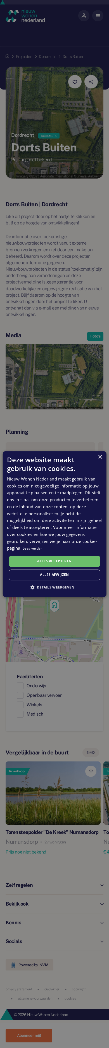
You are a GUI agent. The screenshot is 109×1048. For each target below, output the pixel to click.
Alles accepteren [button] (54, 561)
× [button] (100, 457)
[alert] (54, 524)
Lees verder (32, 548)
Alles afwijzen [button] (54, 574)
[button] (54, 587)
